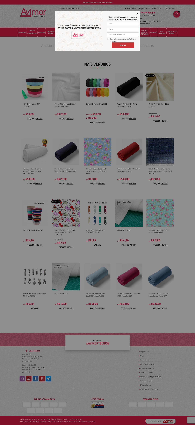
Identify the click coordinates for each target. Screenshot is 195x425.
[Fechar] (137, 14)
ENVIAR (123, 45)
